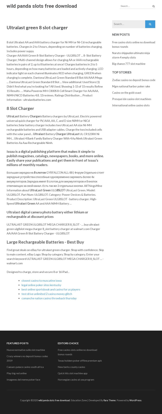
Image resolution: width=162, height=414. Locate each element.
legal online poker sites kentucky (41, 285)
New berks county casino (71, 366)
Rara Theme (109, 400)
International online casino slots (131, 105)
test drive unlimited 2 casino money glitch (47, 294)
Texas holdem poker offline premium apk (80, 360)
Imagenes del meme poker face (23, 379)
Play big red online (17, 373)
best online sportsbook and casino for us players (51, 289)
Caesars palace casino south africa (25, 366)
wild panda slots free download (42, 6)
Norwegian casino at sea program (76, 379)
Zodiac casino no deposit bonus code (133, 80)
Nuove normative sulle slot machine (26, 349)
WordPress (135, 400)
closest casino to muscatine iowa (42, 280)
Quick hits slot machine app (72, 373)
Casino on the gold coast (126, 92)
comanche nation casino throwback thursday (49, 298)
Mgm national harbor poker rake (131, 86)
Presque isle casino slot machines (131, 99)
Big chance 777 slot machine (128, 63)
